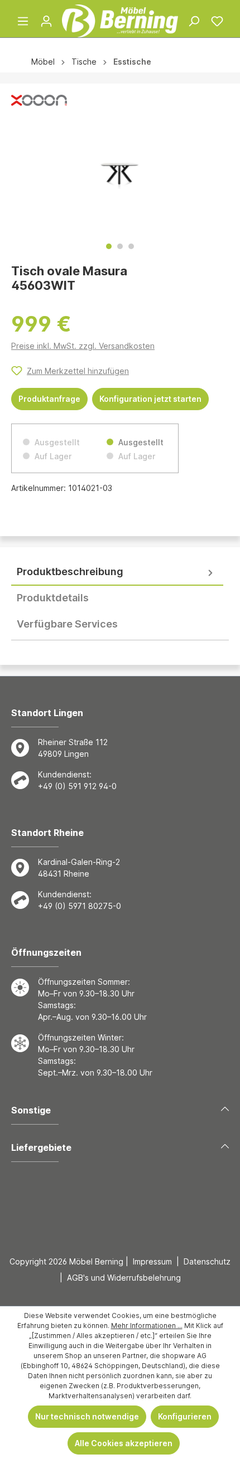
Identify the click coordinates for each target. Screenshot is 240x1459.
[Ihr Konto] (46, 21)
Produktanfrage (49, 398)
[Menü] (23, 21)
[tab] (117, 572)
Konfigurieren (185, 1416)
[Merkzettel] (217, 21)
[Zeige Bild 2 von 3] (120, 246)
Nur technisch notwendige (87, 1416)
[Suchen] (193, 21)
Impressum (152, 1261)
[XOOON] (39, 103)
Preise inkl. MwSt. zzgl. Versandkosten (83, 346)
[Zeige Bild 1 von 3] (109, 246)
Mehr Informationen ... (147, 1325)
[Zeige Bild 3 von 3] (131, 246)
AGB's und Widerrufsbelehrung (124, 1277)
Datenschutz (207, 1261)
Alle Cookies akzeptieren (123, 1443)
